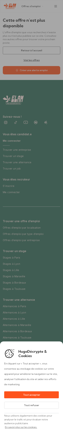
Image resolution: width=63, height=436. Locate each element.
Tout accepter (31, 394)
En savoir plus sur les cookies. (21, 427)
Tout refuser (31, 405)
